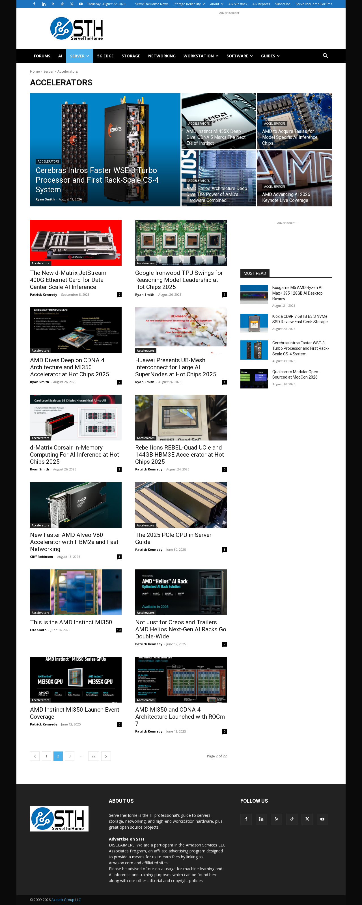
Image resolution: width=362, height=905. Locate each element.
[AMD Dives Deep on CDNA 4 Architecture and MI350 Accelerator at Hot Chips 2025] (76, 330)
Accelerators (48, 161)
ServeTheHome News (151, 4)
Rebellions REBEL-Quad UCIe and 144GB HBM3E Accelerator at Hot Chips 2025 (179, 454)
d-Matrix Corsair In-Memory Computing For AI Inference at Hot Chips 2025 (74, 454)
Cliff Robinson (41, 556)
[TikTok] (62, 4)
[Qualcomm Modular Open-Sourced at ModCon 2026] (254, 378)
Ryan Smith (144, 294)
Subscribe (282, 4)
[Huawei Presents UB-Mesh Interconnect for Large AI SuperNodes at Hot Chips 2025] (181, 330)
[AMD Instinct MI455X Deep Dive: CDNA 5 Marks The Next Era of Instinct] (219, 121)
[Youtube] (81, 4)
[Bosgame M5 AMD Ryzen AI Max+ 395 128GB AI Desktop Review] (254, 294)
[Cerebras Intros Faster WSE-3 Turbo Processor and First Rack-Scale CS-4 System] (105, 149)
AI (60, 56)
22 (94, 756)
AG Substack (238, 4)
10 (118, 630)
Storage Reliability (187, 4)
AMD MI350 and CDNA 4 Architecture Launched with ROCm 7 (180, 716)
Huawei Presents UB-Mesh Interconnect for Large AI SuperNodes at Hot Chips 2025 (175, 367)
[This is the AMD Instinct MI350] (76, 592)
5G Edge (105, 56)
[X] (71, 4)
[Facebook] (34, 4)
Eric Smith (38, 630)
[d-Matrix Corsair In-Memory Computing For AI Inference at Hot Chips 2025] (76, 417)
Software (237, 56)
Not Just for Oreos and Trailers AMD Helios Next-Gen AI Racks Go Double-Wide (180, 629)
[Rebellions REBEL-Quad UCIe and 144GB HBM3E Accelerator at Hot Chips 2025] (181, 417)
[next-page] (106, 756)
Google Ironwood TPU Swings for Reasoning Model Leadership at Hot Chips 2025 (179, 279)
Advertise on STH (126, 839)
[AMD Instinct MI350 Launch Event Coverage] (76, 680)
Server (77, 56)
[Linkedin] (43, 4)
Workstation (199, 56)
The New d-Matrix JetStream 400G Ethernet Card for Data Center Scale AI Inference (68, 279)
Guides (268, 56)
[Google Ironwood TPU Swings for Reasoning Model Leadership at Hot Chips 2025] (181, 243)
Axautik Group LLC (66, 899)
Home (35, 71)
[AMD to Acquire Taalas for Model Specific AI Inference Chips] (294, 121)
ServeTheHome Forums (314, 4)
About (214, 4)
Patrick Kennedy (43, 294)
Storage (131, 56)
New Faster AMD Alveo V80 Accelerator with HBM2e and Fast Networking (74, 542)
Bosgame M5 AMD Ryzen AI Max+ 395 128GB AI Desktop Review (297, 293)
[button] (325, 56)
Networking (162, 56)
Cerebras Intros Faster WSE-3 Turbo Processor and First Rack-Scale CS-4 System (300, 348)
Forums (42, 56)
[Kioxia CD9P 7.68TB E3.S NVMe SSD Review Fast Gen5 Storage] (254, 323)
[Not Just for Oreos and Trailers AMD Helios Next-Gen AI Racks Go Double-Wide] (181, 592)
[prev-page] (35, 756)
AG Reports (261, 4)
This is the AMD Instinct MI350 (71, 622)
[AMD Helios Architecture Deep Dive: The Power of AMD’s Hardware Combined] (219, 178)
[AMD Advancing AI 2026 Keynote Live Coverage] (294, 178)
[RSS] (53, 4)
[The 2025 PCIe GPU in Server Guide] (181, 505)
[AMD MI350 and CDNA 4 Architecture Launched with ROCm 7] (181, 680)
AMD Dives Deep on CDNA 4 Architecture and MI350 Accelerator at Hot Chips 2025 (69, 367)
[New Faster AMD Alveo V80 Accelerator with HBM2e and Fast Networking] (76, 505)
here (213, 874)
